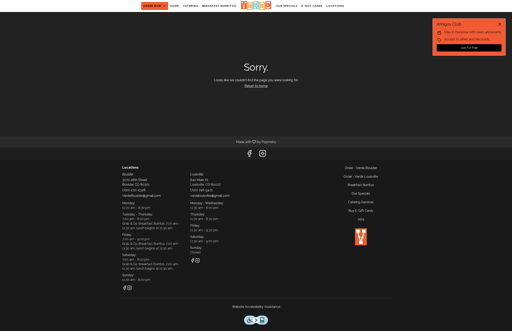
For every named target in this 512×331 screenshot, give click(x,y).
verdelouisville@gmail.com (210, 196)
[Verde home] (256, 6)
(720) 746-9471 (201, 190)
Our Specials (286, 5)
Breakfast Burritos (219, 5)
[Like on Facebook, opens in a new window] (249, 154)
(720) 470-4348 (134, 190)
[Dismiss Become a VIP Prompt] (500, 24)
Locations (335, 5)
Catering (190, 5)
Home (174, 5)
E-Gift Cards (311, 5)
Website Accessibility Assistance (256, 307)
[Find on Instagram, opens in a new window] (262, 154)
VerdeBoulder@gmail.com (141, 196)
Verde (361, 237)
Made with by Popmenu (139, 141)
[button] (154, 6)
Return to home (256, 86)
